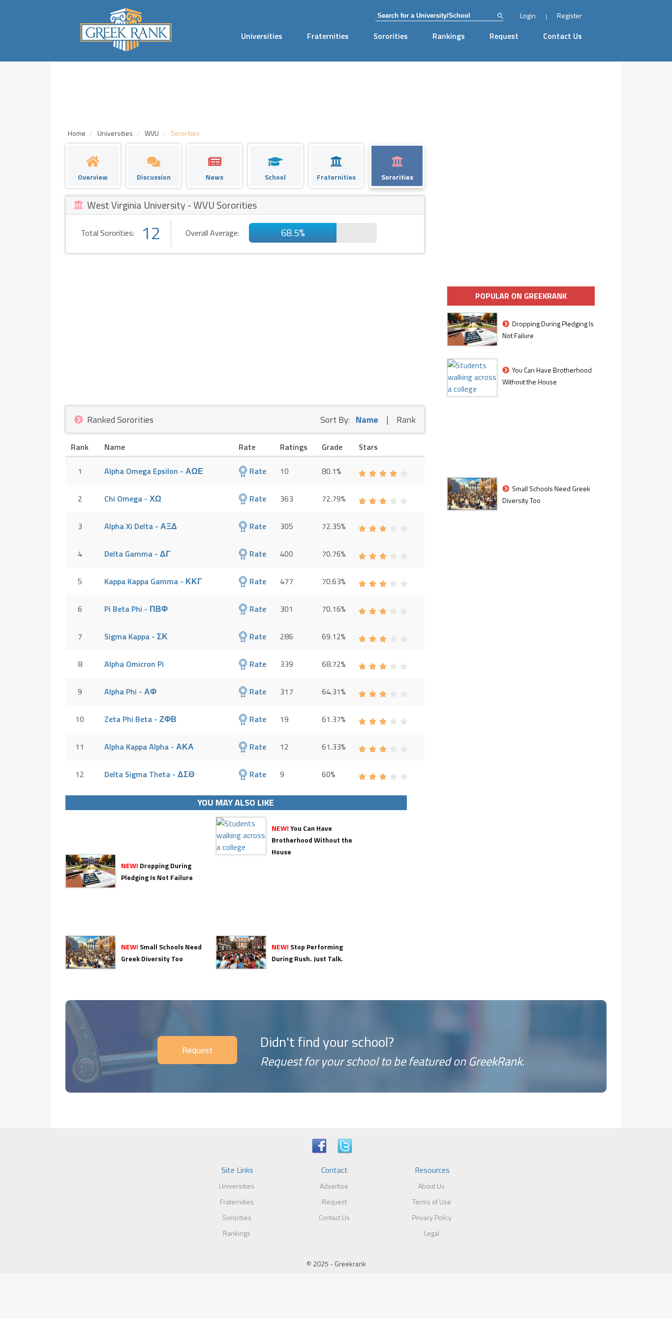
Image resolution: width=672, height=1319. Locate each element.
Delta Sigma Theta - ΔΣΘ (149, 774)
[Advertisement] (245, 327)
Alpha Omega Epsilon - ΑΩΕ (153, 471)
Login (528, 15)
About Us (431, 1186)
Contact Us (562, 36)
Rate (256, 471)
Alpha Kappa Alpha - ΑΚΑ (149, 747)
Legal (431, 1233)
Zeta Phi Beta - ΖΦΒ (140, 719)
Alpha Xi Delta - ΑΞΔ (140, 526)
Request (504, 36)
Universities (261, 36)
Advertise (334, 1186)
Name (367, 419)
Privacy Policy (432, 1217)
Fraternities (328, 36)
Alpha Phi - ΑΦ (130, 691)
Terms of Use (431, 1201)
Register (569, 15)
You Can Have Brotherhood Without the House (312, 840)
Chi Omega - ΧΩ (132, 498)
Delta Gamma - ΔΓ (137, 554)
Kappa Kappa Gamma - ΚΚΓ (153, 581)
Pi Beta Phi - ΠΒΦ (136, 609)
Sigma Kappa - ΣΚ (136, 636)
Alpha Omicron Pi (134, 664)
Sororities (390, 36)
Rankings (448, 36)
